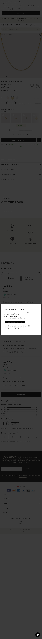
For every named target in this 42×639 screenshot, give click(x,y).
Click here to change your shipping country (20, 327)
